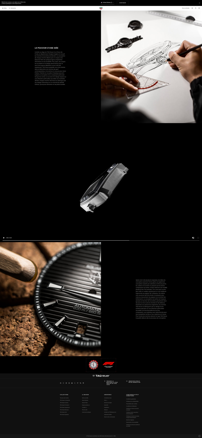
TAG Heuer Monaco (64, 409)
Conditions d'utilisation (131, 406)
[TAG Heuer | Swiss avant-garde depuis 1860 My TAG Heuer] (101, 375)
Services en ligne (108, 402)
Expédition (106, 407)
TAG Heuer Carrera (64, 402)
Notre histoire (85, 400)
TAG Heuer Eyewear (64, 414)
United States (106, 2)
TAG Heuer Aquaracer (65, 407)
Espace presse (85, 405)
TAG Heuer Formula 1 (64, 405)
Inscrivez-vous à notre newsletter (134, 382)
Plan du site (84, 409)
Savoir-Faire (85, 402)
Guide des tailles (108, 414)
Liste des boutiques (86, 412)
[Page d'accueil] (101, 8)
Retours (106, 409)
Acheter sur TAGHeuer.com (110, 412)
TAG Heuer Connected (65, 400)
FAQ (105, 400)
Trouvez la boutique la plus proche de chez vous (112, 383)
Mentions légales (130, 420)
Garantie (106, 405)
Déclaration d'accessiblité (132, 422)
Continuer (123, 2)
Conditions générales (131, 399)
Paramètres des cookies (131, 403)
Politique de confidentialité (132, 401)
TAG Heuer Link (63, 412)
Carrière (84, 407)
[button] (195, 8)
